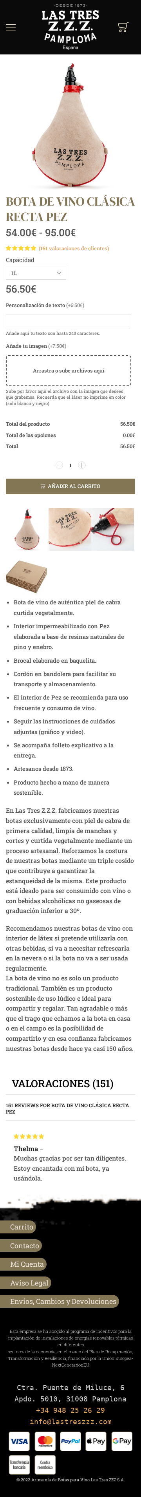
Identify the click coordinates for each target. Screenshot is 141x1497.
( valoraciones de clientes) (74, 248)
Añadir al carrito (74, 486)
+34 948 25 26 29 (70, 1410)
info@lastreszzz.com (71, 1421)
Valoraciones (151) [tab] (63, 1083)
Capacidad (20, 260)
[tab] (62, 1083)
